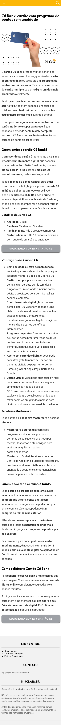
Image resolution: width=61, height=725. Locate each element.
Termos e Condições (14, 653)
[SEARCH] (58, 3)
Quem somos (10, 651)
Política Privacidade (13, 656)
